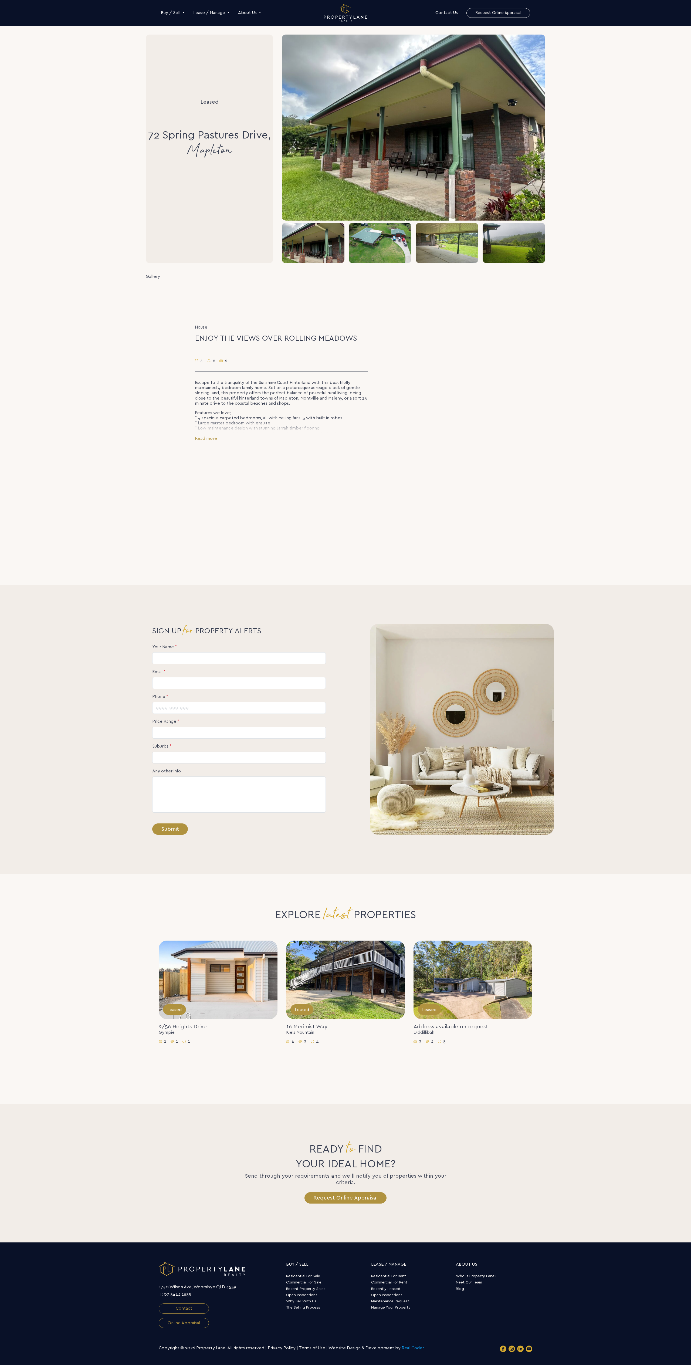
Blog (460, 1289)
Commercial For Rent (389, 1282)
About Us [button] (248, 13)
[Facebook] (503, 1349)
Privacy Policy (282, 1348)
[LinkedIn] (520, 1349)
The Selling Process (303, 1307)
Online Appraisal (184, 1323)
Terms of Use (312, 1348)
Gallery (153, 276)
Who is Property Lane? (476, 1276)
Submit (170, 829)
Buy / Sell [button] (171, 13)
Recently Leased (385, 1289)
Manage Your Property (391, 1307)
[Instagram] (512, 1349)
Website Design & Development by (376, 1348)
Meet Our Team (469, 1282)
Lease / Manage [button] (209, 13)
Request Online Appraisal (345, 1198)
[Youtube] (529, 1349)
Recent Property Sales (306, 1289)
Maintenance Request (390, 1301)
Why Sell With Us (301, 1301)
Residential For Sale (303, 1276)
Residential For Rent (388, 1276)
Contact (184, 1308)
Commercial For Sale (303, 1282)
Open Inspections (301, 1295)
